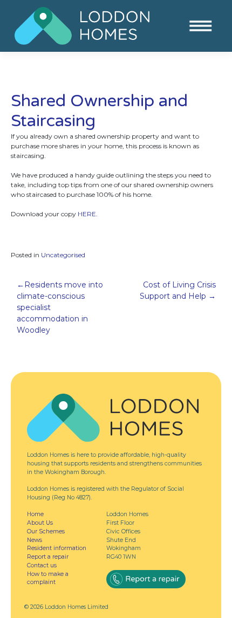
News (34, 540)
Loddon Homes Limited (76, 606)
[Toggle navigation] (200, 26)
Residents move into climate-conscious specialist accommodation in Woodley (60, 307)
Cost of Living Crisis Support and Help (178, 290)
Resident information (56, 548)
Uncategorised (63, 255)
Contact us (42, 565)
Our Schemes (46, 531)
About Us (40, 522)
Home (35, 514)
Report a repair (48, 556)
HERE (87, 214)
